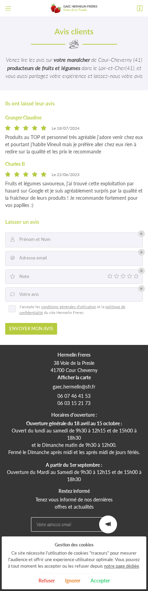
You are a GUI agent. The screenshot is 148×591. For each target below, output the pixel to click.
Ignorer (72, 580)
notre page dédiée (121, 566)
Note (19, 276)
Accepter (100, 580)
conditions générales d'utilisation (68, 306)
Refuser (47, 580)
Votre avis (24, 294)
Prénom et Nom (31, 239)
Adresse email (28, 257)
